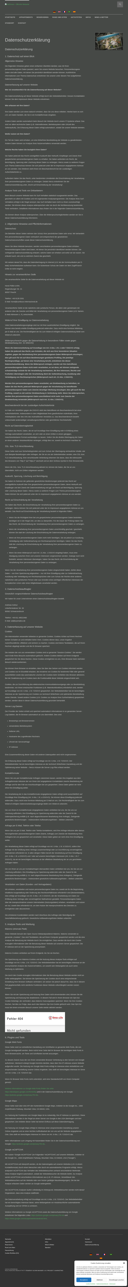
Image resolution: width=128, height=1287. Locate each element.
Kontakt (22, 23)
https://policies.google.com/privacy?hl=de (21, 1095)
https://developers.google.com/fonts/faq (20, 1092)
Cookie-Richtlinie (90, 1283)
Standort (9, 23)
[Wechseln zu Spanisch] (74, 11)
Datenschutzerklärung (102, 1283)
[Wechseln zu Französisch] (64, 11)
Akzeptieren (84, 1280)
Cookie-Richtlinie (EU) (12, 1253)
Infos (88, 17)
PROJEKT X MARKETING (55, 1270)
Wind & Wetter (101, 17)
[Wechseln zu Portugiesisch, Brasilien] (69, 11)
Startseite (10, 17)
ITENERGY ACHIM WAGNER (35, 1270)
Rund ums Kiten (59, 17)
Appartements (26, 17)
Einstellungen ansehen (116, 1280)
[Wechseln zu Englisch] (59, 11)
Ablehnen (100, 1280)
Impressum (112, 1283)
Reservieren (42, 17)
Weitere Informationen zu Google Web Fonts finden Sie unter (29, 1089)
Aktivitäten (76, 17)
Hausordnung (9, 1250)
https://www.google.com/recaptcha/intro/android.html (26, 1219)
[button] (124, 1263)
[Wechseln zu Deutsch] (54, 11)
